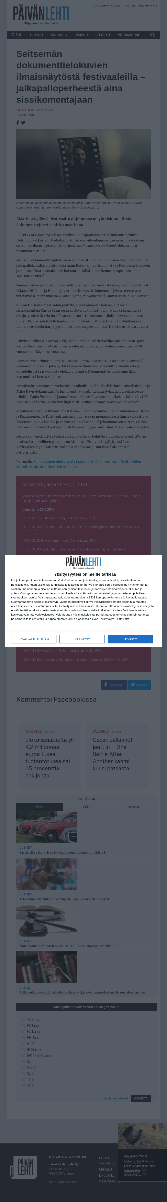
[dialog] (83, 601)
